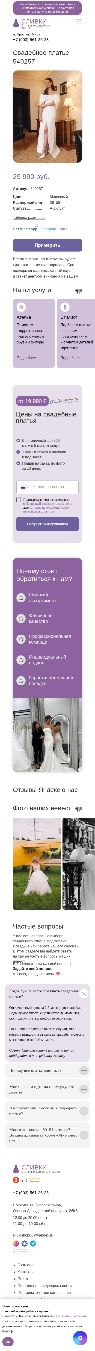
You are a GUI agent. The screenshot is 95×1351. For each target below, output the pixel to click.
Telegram (48, 229)
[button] (47, 245)
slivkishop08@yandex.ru (33, 1235)
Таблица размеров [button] (29, 218)
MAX (64, 229)
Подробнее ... (71, 358)
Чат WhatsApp (25, 229)
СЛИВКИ (34, 21)
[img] (16, 22)
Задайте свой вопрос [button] (32, 969)
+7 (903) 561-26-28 (31, 39)
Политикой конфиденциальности (49, 503)
